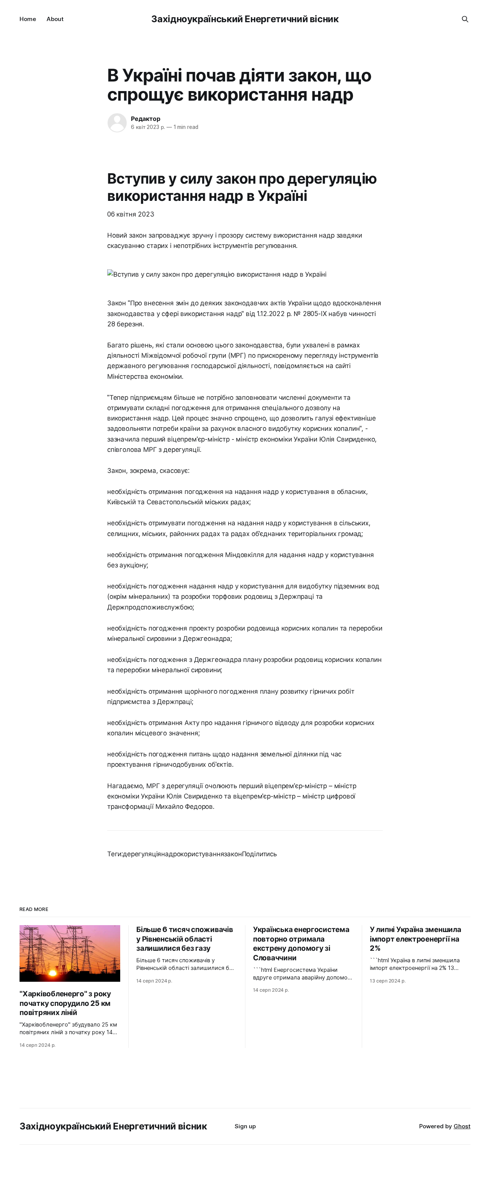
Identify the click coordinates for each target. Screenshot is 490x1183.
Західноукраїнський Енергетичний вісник (244, 18)
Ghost (462, 1126)
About (55, 19)
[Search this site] (465, 19)
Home (28, 19)
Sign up (245, 1126)
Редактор (145, 118)
